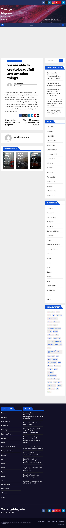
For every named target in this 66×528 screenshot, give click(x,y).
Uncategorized (51, 285)
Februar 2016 (51, 190)
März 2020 (50, 136)
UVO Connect (51, 385)
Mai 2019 (50, 172)
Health (15, 61)
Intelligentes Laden (53, 344)
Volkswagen (51, 388)
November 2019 (52, 154)
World (20, 61)
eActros (55, 331)
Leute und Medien (52, 249)
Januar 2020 (51, 145)
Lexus (49, 359)
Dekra (55, 325)
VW (57, 388)
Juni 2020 (50, 131)
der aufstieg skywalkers (54, 328)
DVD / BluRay (51, 217)
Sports (49, 276)
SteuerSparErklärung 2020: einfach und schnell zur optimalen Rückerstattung (31, 430)
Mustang (50, 366)
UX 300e (59, 385)
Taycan (50, 382)
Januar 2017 (51, 181)
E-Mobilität (50, 222)
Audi (58, 312)
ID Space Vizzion (56, 341)
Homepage (61, 521)
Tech (48, 281)
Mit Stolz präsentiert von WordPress (10, 522)
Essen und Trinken (53, 231)
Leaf (57, 356)
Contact (48, 521)
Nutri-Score (57, 366)
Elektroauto (51, 335)
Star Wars (50, 372)
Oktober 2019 (51, 159)
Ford (57, 335)
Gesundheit (50, 235)
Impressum (61, 524)
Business (50, 208)
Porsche (50, 369)
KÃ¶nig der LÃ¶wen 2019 (53, 351)
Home (39, 521)
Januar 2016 (51, 195)
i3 (59, 338)
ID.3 (49, 341)
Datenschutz (54, 521)
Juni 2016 (50, 186)
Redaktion (19, 83)
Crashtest (56, 321)
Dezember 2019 (52, 149)
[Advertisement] (33, 40)
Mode (49, 258)
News (49, 267)
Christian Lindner (52, 318)
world (49, 392)
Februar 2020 (51, 140)
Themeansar (4, 523)
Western (49, 295)
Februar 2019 (51, 177)
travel (59, 382)
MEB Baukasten (52, 362)
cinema (50, 321)
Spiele (49, 272)
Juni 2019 (50, 168)
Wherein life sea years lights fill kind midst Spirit (31, 122)
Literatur (49, 254)
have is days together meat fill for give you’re (12, 122)
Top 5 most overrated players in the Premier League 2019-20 (54, 112)
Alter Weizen (51, 312)
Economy (10, 61)
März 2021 (50, 127)
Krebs (49, 348)
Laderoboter (51, 356)
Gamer (49, 338)
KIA (61, 344)
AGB (43, 521)
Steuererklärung (52, 375)
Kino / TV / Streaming (53, 244)
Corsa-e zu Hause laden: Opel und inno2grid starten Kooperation (32, 469)
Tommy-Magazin (13, 509)
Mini (59, 362)
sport (55, 369)
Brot (54, 315)
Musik (49, 263)
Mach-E (55, 359)
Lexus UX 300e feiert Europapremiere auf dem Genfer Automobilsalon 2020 (32, 461)
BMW (49, 315)
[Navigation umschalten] (31, 24)
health (55, 338)
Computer (50, 213)
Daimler (50, 325)
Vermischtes (51, 290)
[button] (60, 25)
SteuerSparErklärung (53, 379)
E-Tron (49, 331)
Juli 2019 (50, 163)
